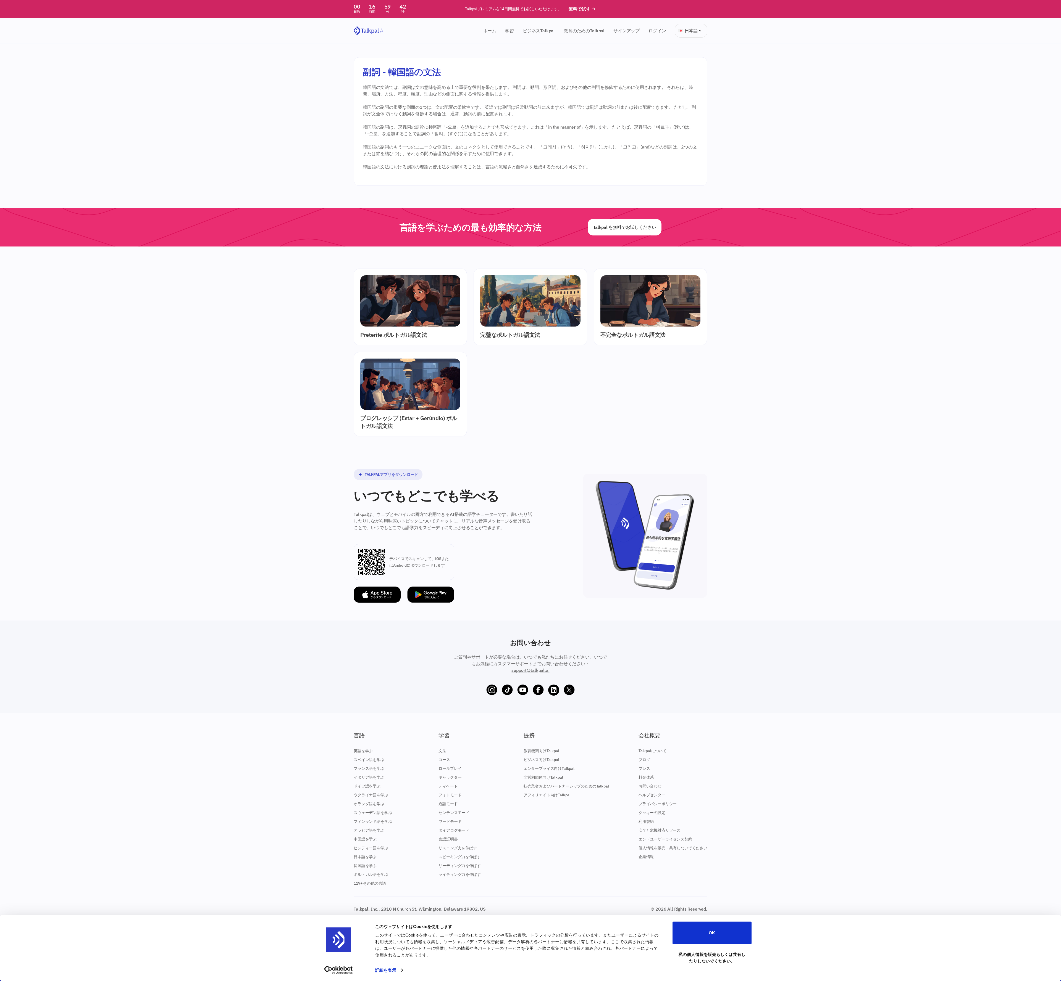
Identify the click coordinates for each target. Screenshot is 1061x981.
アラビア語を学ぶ (369, 830)
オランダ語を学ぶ (369, 803)
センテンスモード (453, 812)
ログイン (657, 30)
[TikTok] (507, 690)
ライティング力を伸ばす (459, 874)
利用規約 (646, 821)
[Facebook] (538, 690)
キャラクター (449, 777)
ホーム (490, 30)
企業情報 (646, 856)
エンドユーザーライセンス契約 (665, 839)
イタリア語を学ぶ (369, 777)
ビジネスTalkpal (539, 30)
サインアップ (626, 30)
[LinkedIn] (553, 690)
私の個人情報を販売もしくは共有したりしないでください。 (712, 957)
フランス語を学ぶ (369, 768)
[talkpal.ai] (369, 30)
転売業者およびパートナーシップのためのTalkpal (566, 786)
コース (444, 759)
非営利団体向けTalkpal (543, 777)
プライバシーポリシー (658, 803)
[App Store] (377, 595)
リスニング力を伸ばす (457, 847)
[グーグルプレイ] (430, 595)
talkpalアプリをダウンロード (391, 474)
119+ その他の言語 (370, 883)
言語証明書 (448, 839)
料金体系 (646, 777)
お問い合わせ (650, 786)
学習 (509, 30)
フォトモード (449, 794)
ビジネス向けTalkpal (541, 759)
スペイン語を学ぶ (369, 759)
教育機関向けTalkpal (541, 750)
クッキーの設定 (652, 812)
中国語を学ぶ (365, 839)
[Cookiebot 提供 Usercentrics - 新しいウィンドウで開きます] (338, 970)
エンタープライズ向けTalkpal (549, 768)
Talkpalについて (652, 750)
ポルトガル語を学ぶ (371, 874)
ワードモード (449, 821)
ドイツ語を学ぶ (367, 786)
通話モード (448, 803)
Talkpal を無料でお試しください (624, 227)
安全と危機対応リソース (660, 830)
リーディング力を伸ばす (459, 865)
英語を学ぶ (363, 750)
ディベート (448, 786)
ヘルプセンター (652, 794)
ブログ (644, 759)
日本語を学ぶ (365, 856)
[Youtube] (522, 690)
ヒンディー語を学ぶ (371, 847)
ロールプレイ (449, 768)
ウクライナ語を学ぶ (371, 794)
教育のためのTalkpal (584, 30)
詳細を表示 (385, 970)
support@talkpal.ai (530, 670)
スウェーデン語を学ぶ (373, 812)
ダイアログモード (453, 830)
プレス (644, 768)
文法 (442, 750)
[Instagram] (491, 690)
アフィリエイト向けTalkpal (547, 794)
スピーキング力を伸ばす (459, 856)
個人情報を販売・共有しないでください (673, 847)
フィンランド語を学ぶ (373, 821)
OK (712, 932)
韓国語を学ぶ (365, 865)
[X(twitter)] (569, 690)
